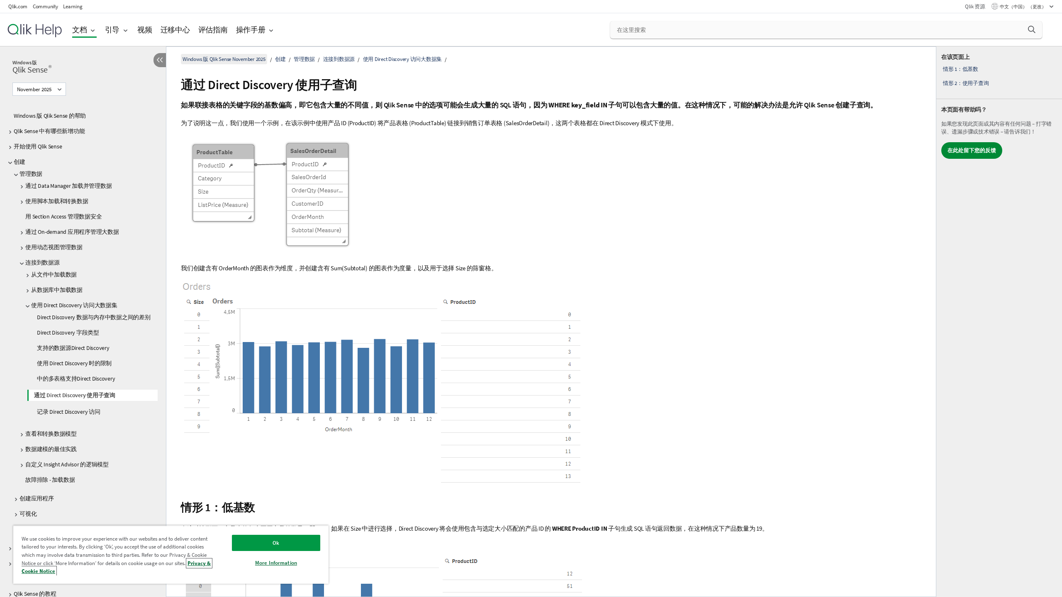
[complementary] (999, 321)
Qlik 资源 (975, 6)
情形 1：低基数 (960, 69)
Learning (72, 6)
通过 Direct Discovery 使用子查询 (74, 395)
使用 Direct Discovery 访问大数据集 (74, 305)
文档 (79, 29)
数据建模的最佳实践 (51, 449)
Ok (276, 542)
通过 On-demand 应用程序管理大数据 (72, 231)
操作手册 (251, 29)
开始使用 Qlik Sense (38, 146)
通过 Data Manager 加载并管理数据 (68, 185)
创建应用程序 (36, 498)
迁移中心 (175, 29)
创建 (19, 161)
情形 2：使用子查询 (966, 83)
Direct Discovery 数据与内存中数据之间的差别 (94, 317)
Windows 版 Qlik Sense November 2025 (224, 59)
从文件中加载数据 (54, 274)
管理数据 (30, 173)
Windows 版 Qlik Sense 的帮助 (50, 115)
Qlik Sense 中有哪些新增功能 (49, 131)
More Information (276, 562)
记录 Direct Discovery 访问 (68, 411)
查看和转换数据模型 (51, 433)
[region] (171, 554)
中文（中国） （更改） (1023, 7)
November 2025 (34, 89)
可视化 (28, 513)
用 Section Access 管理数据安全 (63, 216)
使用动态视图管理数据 (54, 247)
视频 (144, 29)
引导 (112, 29)
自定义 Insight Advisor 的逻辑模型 (67, 464)
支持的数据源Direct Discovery (73, 348)
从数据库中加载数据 (57, 290)
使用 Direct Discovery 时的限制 (74, 363)
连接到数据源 (42, 262)
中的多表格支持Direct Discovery (76, 378)
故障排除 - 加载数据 (50, 479)
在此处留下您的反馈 (972, 150)
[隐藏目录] (159, 60)
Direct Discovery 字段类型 (68, 332)
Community (45, 6)
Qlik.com (17, 6)
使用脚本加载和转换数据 (56, 201)
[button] (1031, 29)
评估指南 (213, 29)
